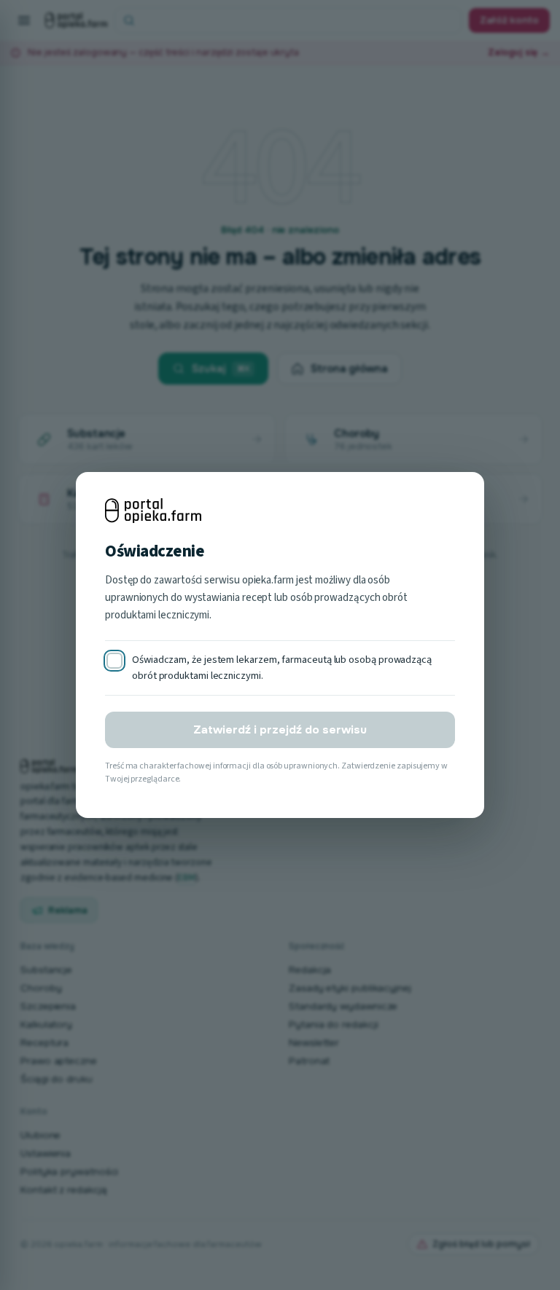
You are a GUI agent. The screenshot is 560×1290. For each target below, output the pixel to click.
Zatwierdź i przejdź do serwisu (280, 730)
